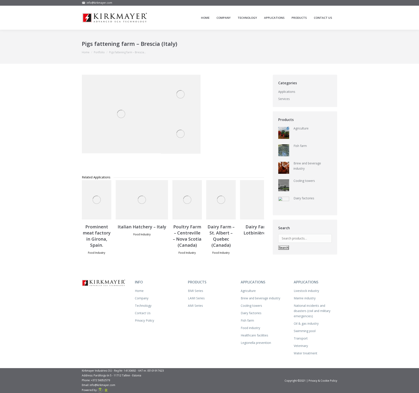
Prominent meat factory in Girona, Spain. (97, 236)
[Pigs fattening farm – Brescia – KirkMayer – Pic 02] (121, 114)
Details (102, 200)
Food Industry (96, 253)
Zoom (91, 200)
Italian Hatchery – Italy (142, 227)
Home (85, 52)
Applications (286, 92)
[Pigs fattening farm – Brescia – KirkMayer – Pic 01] (180, 94)
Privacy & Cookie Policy (323, 381)
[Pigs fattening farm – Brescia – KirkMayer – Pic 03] (180, 134)
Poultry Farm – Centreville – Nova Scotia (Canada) (187, 236)
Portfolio (99, 52)
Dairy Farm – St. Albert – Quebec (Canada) (221, 236)
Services (284, 99)
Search (283, 247)
